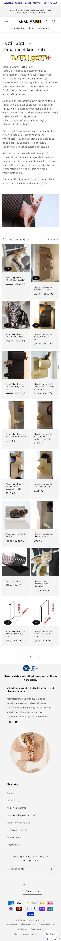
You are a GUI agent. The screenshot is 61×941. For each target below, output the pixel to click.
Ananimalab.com (30, 920)
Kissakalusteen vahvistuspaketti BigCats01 (41, 583)
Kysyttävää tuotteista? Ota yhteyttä (22, 2)
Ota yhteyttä (13, 800)
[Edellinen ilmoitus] (6, 11)
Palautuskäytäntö (27, 924)
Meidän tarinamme (16, 807)
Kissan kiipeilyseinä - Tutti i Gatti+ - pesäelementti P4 (43, 436)
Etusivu (10, 793)
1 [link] (21, 656)
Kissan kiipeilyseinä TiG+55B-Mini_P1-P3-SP (43, 336)
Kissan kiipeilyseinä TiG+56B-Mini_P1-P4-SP (15, 386)
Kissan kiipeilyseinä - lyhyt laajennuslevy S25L (15, 633)
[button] (6, 21)
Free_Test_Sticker (14, 581)
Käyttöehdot (23, 929)
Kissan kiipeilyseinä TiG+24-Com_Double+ (15, 278)
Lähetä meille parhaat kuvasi (22, 815)
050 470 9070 (51, 2)
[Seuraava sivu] (39, 656)
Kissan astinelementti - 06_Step (16, 535)
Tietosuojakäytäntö (47, 924)
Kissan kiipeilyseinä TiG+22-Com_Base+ (15, 335)
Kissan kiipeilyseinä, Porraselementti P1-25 (16, 435)
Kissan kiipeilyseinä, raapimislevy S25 (43, 535)
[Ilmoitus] (55, 11)
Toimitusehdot (14, 837)
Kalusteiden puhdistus (18, 822)
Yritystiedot (13, 844)
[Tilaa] (50, 869)
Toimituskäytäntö (39, 929)
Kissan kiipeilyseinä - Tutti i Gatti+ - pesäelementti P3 (15, 486)
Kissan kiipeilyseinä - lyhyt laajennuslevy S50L (43, 633)
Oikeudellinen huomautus (25, 934)
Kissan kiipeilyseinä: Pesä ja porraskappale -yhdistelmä (44, 386)
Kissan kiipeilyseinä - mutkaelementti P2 (43, 485)
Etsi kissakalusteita (17, 829)
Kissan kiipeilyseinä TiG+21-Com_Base (43, 287)
